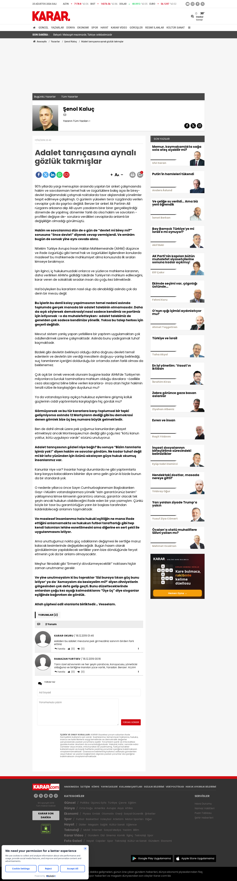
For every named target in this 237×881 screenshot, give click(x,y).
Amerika (99, 808)
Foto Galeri (73, 841)
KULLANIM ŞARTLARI (130, 786)
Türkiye (112, 803)
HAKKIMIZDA (71, 786)
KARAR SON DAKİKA (46, 815)
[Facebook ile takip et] (198, 4)
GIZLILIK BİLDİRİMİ (154, 786)
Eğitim (132, 803)
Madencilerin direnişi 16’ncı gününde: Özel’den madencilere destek (90, 34)
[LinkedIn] (52, 175)
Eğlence (131, 824)
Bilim (136, 830)
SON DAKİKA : (40, 34)
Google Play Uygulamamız (154, 858)
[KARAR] (51, 15)
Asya (120, 808)
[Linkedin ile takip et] (51, 796)
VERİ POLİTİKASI (175, 786)
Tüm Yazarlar (69, 96)
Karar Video (119, 27)
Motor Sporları (134, 819)
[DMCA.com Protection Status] (46, 828)
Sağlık (104, 824)
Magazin (93, 824)
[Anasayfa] (34, 27)
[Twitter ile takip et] (203, 4)
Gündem (93, 835)
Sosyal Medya (112, 830)
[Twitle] (46, 175)
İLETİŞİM (85, 786)
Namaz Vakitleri (204, 808)
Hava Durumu (203, 804)
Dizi (102, 835)
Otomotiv (108, 813)
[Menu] (188, 27)
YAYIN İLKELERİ (109, 786)
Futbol (80, 819)
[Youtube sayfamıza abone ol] (46, 796)
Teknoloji (71, 830)
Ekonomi (83, 27)
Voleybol (105, 819)
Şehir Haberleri (204, 818)
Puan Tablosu (203, 813)
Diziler (82, 824)
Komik (121, 835)
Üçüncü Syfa (98, 803)
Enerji (118, 813)
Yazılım (127, 830)
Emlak (96, 813)
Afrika (129, 808)
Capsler (101, 841)
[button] (111, 175)
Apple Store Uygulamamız (197, 858)
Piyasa (87, 813)
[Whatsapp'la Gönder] (59, 175)
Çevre (123, 803)
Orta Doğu (86, 808)
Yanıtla (61, 648)
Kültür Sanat (176, 27)
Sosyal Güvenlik (133, 813)
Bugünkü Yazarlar (45, 96)
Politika (84, 803)
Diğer (148, 819)
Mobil (86, 830)
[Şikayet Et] (138, 649)
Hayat (104, 27)
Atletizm (118, 819)
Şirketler (150, 813)
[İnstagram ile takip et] (193, 4)
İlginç (130, 835)
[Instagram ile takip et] (56, 796)
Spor (94, 27)
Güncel (44, 27)
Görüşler (136, 27)
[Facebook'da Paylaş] (39, 175)
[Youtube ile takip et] (188, 4)
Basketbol (92, 819)
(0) (72, 648)
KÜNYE (95, 786)
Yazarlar (57, 27)
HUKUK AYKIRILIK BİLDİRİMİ (201, 786)
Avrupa (111, 808)
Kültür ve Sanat (137, 841)
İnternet (97, 830)
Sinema (111, 835)
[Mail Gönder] (66, 175)
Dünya (70, 27)
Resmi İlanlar (154, 27)
